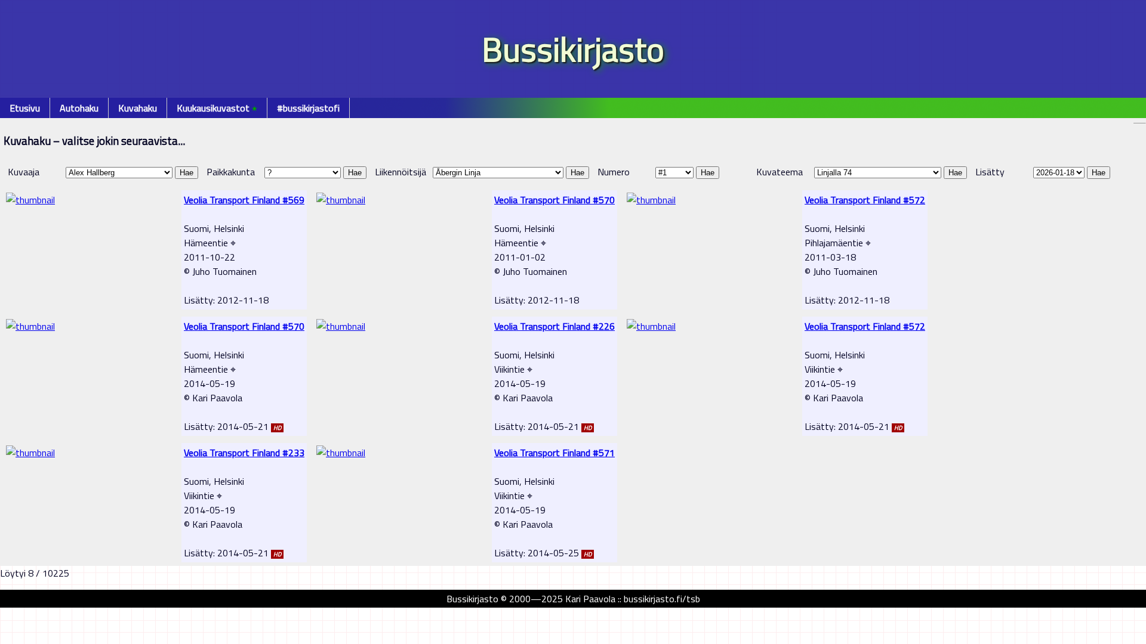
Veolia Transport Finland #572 (865, 200)
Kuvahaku (137, 108)
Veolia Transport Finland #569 (244, 200)
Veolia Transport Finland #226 (554, 326)
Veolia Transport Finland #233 (244, 452)
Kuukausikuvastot (217, 108)
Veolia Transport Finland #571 (554, 452)
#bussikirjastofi (308, 108)
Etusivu (25, 108)
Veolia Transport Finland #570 (554, 200)
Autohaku (79, 108)
